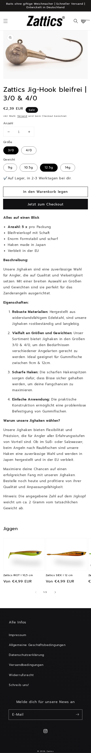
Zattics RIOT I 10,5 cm (18, 575)
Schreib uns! (19, 685)
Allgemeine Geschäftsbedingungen (37, 645)
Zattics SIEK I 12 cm (59, 575)
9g (10, 167)
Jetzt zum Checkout (46, 204)
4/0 (29, 150)
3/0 (11, 150)
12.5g (49, 167)
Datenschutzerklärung (26, 655)
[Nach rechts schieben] (55, 592)
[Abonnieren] (77, 714)
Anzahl (8, 123)
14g (67, 167)
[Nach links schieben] (36, 592)
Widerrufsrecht (21, 675)
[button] (5, 21)
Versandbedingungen (26, 665)
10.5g (28, 167)
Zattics (50, 751)
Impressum (17, 635)
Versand (22, 116)
